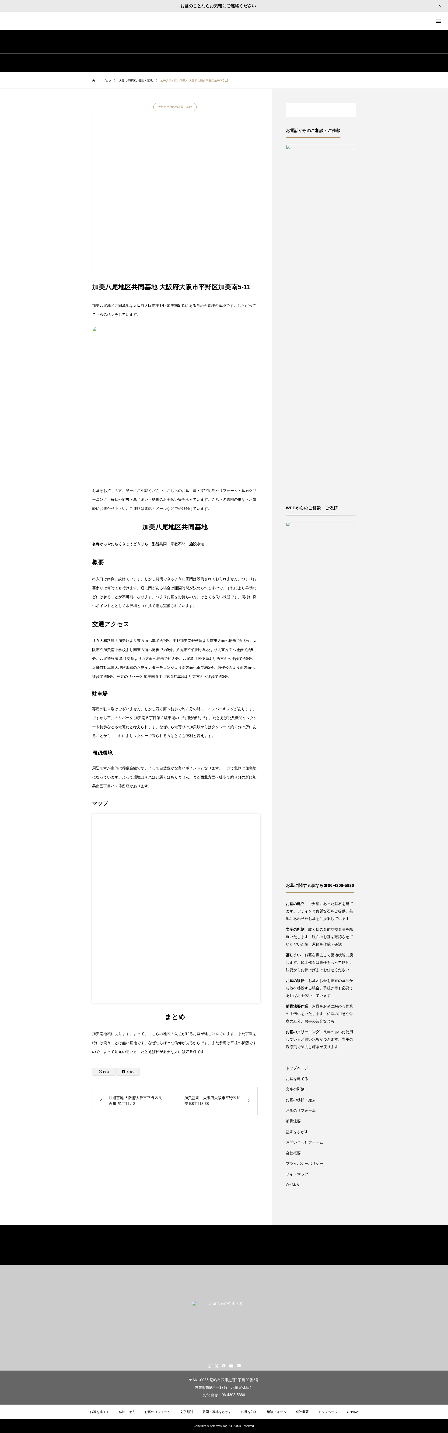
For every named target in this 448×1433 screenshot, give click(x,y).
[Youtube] (231, 1366)
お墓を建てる (297, 1079)
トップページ (297, 1068)
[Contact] (239, 1366)
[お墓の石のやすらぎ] (224, 21)
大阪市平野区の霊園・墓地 (175, 107)
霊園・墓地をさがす (217, 1412)
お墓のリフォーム (301, 1110)
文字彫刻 (186, 1412)
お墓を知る (249, 1412)
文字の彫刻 (295, 1089)
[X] (217, 1366)
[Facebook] (224, 1366)
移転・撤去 (127, 1412)
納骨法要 (293, 1121)
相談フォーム (276, 1412)
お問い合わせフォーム (304, 1142)
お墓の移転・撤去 (301, 1100)
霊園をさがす (297, 1132)
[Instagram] (209, 1366)
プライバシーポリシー (304, 1164)
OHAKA (292, 1185)
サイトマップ (297, 1174)
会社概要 (293, 1153)
